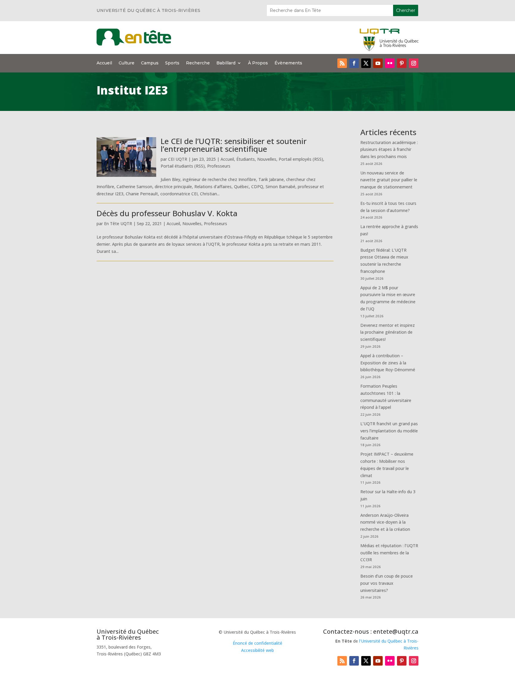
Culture (126, 63)
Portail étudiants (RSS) (183, 166)
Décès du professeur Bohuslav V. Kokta (167, 213)
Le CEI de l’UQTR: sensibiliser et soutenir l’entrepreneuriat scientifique (234, 145)
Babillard (225, 63)
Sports (172, 63)
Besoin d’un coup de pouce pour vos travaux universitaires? (386, 583)
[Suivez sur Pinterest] (402, 63)
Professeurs (218, 166)
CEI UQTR (177, 159)
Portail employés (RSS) (301, 159)
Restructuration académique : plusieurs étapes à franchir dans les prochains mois (389, 150)
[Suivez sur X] (366, 63)
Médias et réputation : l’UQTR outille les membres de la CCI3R (389, 553)
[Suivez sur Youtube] (378, 63)
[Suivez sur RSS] (342, 63)
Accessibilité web (257, 650)
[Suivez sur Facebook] (354, 63)
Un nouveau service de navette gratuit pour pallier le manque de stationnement (388, 180)
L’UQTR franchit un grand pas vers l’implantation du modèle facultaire (389, 431)
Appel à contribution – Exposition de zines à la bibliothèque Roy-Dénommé (387, 363)
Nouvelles (266, 159)
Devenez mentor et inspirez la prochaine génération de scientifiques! (387, 332)
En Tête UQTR (118, 223)
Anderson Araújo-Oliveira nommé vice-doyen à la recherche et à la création (385, 522)
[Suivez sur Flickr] (390, 63)
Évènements (288, 63)
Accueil (104, 63)
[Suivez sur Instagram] (413, 63)
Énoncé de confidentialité (257, 643)
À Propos (258, 63)
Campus (150, 63)
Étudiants (245, 159)
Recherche (198, 63)
